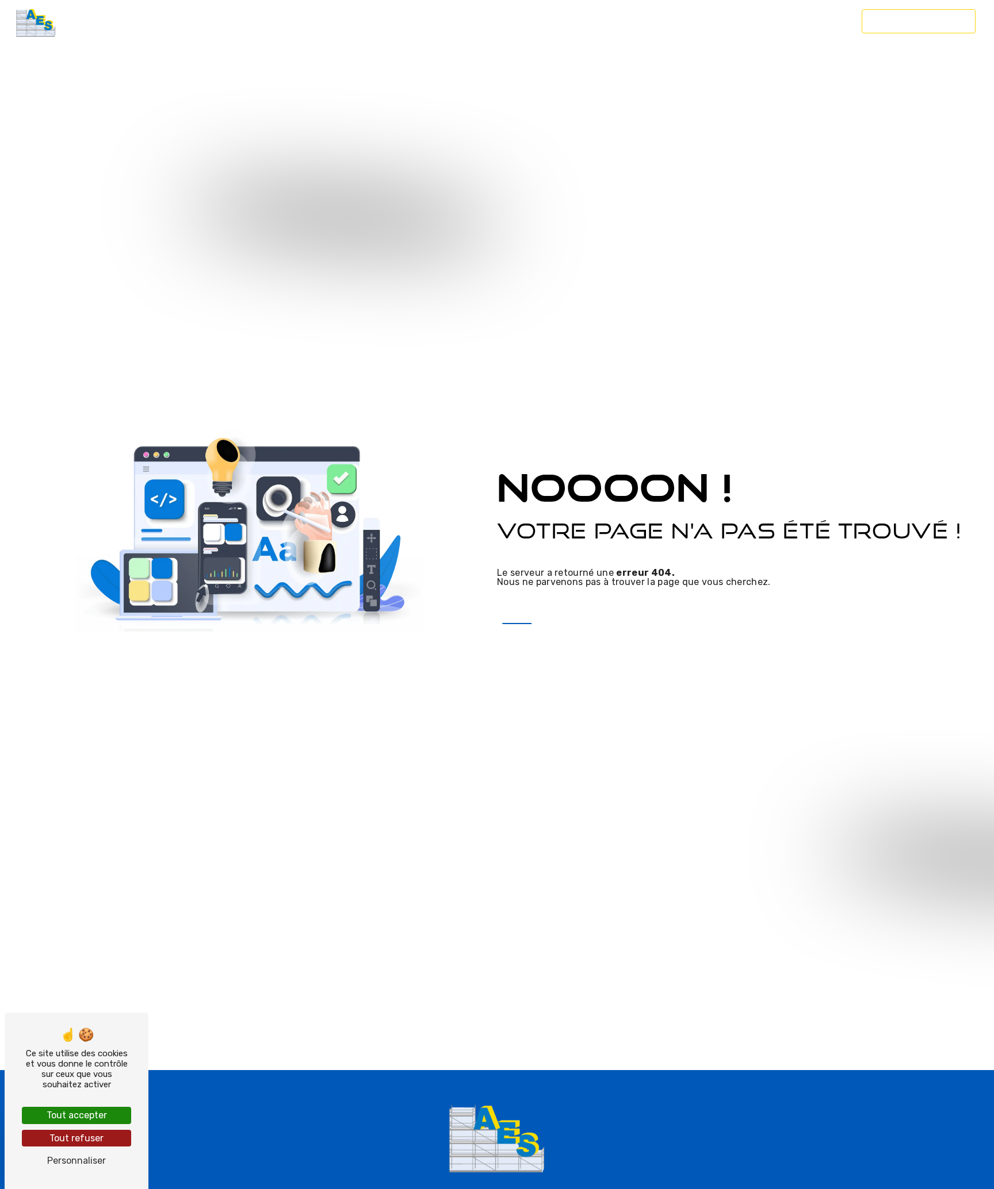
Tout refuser (76, 1138)
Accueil (107, 21)
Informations (610, 21)
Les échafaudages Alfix (368, 21)
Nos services (500, 21)
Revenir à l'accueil (561, 608)
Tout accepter (77, 1115)
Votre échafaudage (207, 21)
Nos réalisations (731, 21)
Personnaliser (76, 1160)
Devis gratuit (918, 21)
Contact (825, 21)
